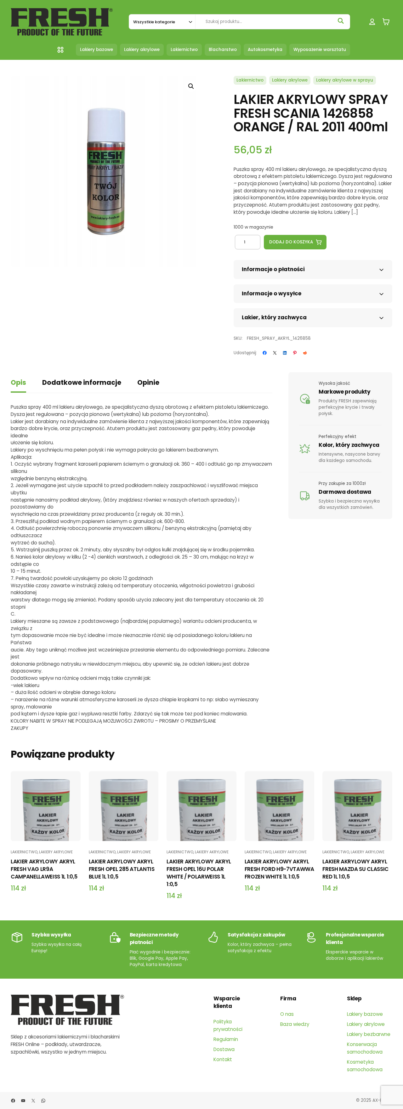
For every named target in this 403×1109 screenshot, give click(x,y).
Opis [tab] (18, 382)
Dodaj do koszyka (291, 242)
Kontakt (222, 1059)
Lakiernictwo (250, 80)
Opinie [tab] (148, 382)
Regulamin (225, 1039)
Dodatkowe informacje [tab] (81, 382)
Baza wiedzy (294, 1024)
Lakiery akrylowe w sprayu (344, 80)
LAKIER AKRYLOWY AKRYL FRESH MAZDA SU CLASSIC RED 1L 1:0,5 (355, 869)
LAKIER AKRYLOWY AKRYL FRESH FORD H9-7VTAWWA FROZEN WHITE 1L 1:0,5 (279, 869)
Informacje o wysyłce (271, 293)
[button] (191, 86)
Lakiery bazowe (365, 1014)
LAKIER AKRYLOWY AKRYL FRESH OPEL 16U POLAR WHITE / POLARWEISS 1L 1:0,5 (199, 873)
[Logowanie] (372, 22)
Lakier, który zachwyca (274, 317)
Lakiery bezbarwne (368, 1034)
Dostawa (224, 1049)
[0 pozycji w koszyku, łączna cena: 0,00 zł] (386, 22)
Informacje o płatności (273, 269)
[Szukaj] (341, 20)
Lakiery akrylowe (290, 80)
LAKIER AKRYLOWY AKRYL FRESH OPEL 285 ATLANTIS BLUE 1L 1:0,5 (122, 869)
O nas (287, 1014)
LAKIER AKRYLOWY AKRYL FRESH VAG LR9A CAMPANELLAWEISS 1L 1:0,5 (44, 869)
